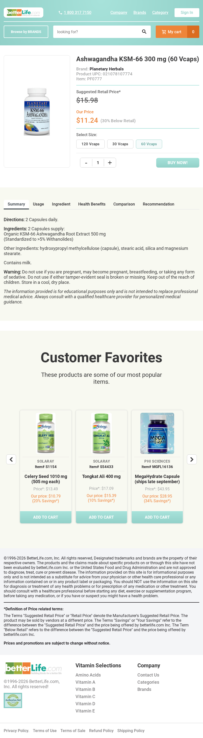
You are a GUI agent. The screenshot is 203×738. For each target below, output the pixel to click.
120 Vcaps (90, 144)
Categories (148, 682)
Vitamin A (85, 682)
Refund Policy (101, 730)
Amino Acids (88, 675)
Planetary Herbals (107, 68)
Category (160, 12)
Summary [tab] (16, 204)
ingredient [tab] (61, 204)
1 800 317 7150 (77, 12)
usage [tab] (38, 204)
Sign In (187, 12)
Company (118, 12)
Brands (139, 12)
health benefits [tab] (91, 204)
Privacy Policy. (16, 730)
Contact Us (148, 675)
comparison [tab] (124, 204)
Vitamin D (85, 703)
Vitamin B (85, 689)
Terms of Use (45, 730)
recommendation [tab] (158, 204)
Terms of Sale (72, 730)
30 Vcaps (120, 144)
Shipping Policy (131, 730)
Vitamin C (85, 696)
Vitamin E (85, 710)
